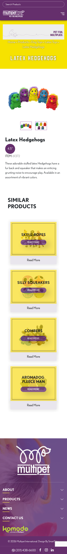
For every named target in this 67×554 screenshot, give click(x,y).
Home (11, 42)
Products (23, 42)
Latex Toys (51, 42)
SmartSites (53, 541)
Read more (33, 260)
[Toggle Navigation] (62, 13)
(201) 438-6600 (25, 550)
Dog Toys (36, 42)
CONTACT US (13, 518)
